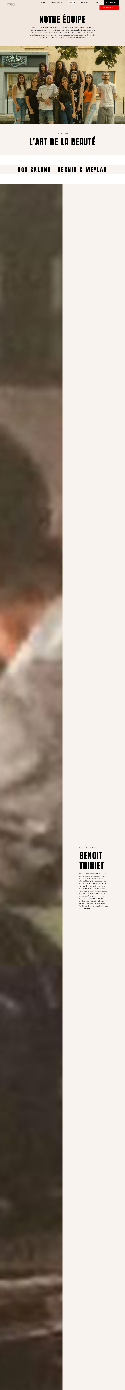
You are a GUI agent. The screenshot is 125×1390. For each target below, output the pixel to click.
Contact (96, 2)
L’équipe (72, 2)
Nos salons (84, 2)
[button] (111, 2)
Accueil (43, 2)
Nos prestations (56, 2)
